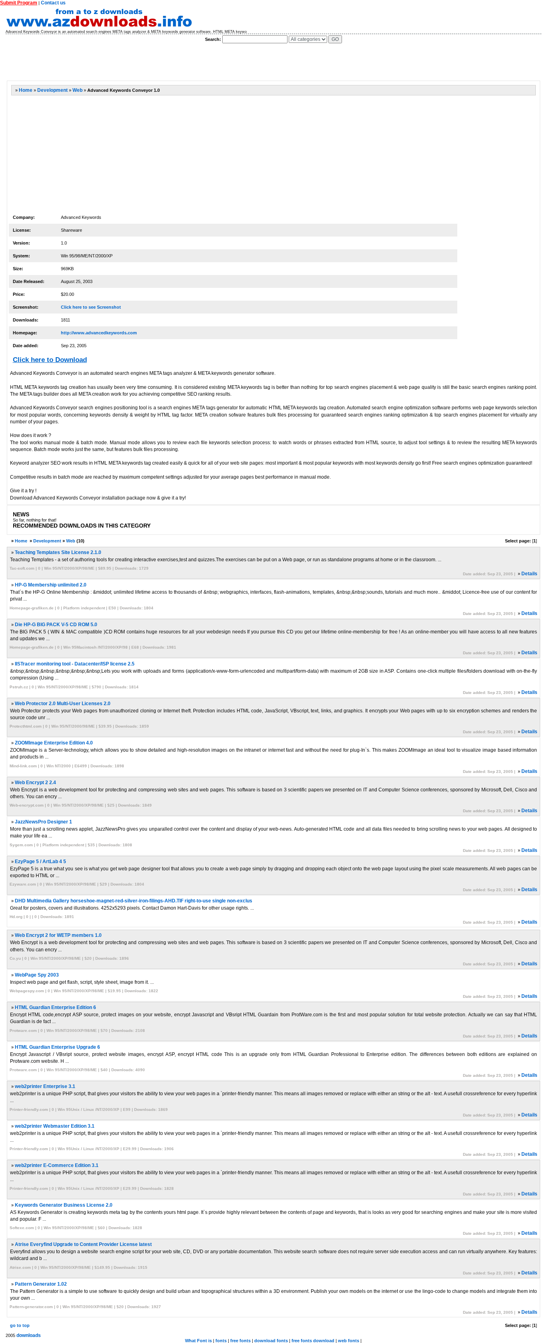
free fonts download (313, 1340)
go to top (20, 1325)
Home (25, 90)
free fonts (240, 1340)
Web (77, 90)
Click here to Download (50, 360)
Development (52, 90)
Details (529, 573)
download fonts (271, 1340)
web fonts (348, 1340)
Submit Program (18, 3)
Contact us (53, 3)
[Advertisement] (152, 62)
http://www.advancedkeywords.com (99, 332)
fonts (221, 1340)
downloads (28, 1335)
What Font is (198, 1340)
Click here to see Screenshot (91, 307)
